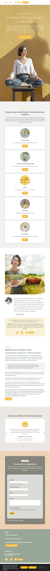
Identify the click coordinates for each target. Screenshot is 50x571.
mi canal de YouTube (33, 324)
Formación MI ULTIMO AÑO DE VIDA (25, 164)
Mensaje (11, 498)
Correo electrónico (14, 487)
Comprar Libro (26, 2)
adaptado (14, 396)
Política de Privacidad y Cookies (15, 520)
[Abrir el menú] (10, 2)
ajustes (5, 569)
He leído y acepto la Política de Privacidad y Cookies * (23, 509)
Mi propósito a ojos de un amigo (13, 538)
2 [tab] (23, 446)
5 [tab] (27, 446)
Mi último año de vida (11, 392)
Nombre (11, 480)
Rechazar (32, 567)
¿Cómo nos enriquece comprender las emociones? (18, 542)
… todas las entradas (11, 545)
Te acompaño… (25, 234)
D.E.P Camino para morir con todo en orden (33, 391)
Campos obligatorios (15, 508)
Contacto (8, 398)
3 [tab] (24, 446)
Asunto (11, 492)
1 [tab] (21, 446)
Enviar (12, 513)
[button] (5, 432)
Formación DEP (25, 140)
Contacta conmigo (25, 37)
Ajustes (40, 567)
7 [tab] (29, 446)
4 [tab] (25, 446)
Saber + (25, 146)
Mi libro (25, 187)
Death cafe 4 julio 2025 (11, 535)
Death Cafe (25, 210)
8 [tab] (31, 446)
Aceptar (24, 567)
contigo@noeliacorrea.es (14, 554)
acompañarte (16, 372)
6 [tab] (28, 446)
